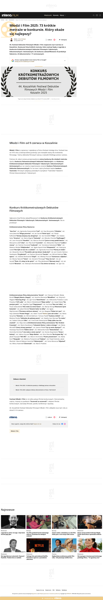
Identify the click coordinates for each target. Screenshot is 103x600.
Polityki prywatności (44, 593)
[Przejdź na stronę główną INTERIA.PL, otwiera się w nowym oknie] (7, 15)
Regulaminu (34, 593)
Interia (2, 19)
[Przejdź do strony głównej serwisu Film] (15, 15)
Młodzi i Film (15, 431)
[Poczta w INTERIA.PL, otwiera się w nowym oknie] (96, 15)
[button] (48, 15)
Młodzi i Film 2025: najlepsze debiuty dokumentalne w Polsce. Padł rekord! (36, 390)
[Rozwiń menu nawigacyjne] (100, 15)
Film (6, 19)
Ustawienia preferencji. (54, 593)
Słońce (45, 313)
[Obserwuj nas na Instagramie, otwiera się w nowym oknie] (64, 424)
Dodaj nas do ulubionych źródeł (30, 61)
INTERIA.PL (68, 593)
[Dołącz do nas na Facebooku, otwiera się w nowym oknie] (62, 424)
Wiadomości (11, 19)
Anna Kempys (22, 39)
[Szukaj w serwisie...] (93, 15)
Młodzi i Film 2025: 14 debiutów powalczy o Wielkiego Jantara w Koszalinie (35, 385)
